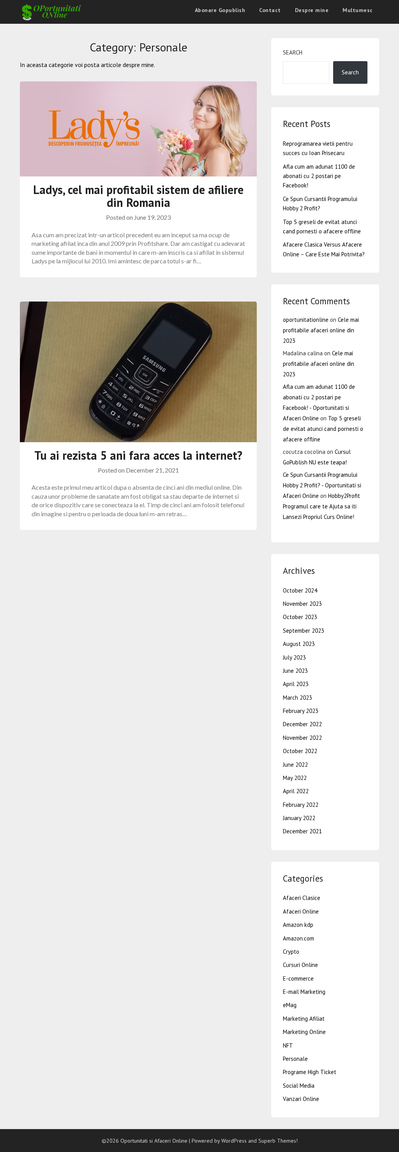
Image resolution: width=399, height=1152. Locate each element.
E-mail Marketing (304, 991)
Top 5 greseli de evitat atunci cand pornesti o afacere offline (323, 429)
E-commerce (298, 978)
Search (292, 52)
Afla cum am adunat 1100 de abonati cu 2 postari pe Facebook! (319, 176)
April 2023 (296, 684)
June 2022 (295, 764)
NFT (288, 1045)
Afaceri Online (301, 911)
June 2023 (295, 670)
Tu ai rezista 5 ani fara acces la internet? (138, 455)
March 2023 (297, 697)
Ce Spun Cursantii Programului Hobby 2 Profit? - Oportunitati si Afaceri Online (322, 485)
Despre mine (312, 10)
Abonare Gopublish (220, 10)
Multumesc (358, 10)
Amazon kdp (298, 924)
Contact (270, 10)
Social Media (298, 1085)
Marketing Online (304, 1032)
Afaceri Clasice (301, 897)
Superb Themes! (278, 1140)
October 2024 (300, 590)
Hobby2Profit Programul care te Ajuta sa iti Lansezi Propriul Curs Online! (321, 506)
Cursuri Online (300, 965)
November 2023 (302, 603)
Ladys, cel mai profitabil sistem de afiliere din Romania (138, 196)
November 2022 (302, 737)
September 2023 (303, 630)
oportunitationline (305, 319)
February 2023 (300, 710)
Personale (295, 1058)
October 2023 (300, 617)
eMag (290, 1005)
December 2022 (302, 724)
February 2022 (300, 804)
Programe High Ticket (309, 1072)
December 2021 (302, 831)
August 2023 (299, 643)
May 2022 (295, 778)
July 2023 (294, 657)
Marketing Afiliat (304, 1018)
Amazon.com (298, 938)
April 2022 (296, 791)
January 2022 (299, 818)
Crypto (291, 951)
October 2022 (300, 751)
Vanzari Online (301, 1099)
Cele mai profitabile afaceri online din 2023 (321, 330)
